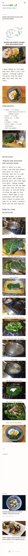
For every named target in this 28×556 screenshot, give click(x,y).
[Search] (25, 2)
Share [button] (3, 448)
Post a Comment (9, 516)
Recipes (9, 8)
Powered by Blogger (15, 551)
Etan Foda (6, 5)
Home (4, 8)
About (14, 8)
